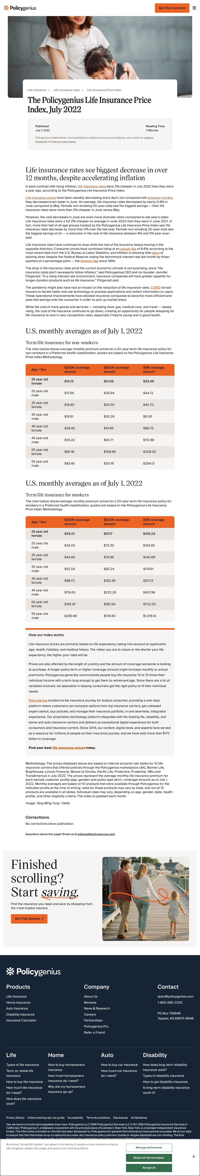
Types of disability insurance (163, 1076)
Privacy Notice (15, 1118)
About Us (90, 996)
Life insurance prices (41, 198)
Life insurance (37, 90)
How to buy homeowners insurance (66, 1067)
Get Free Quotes (27, 918)
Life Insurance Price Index (104, 90)
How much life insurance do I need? (24, 1090)
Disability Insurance (20, 1014)
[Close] (193, 1156)
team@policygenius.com (176, 996)
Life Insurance (16, 996)
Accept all (149, 1168)
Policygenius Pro (96, 1026)
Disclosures (120, 1118)
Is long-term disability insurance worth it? (166, 1090)
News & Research (97, 1008)
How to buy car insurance (119, 1065)
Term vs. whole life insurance (19, 1074)
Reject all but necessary (149, 1158)
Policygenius (38, 700)
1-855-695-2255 (170, 1002)
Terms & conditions (98, 1118)
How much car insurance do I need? (119, 1074)
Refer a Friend (94, 1032)
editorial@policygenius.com (96, 834)
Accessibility (75, 1118)
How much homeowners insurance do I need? (66, 1078)
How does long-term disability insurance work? (165, 1067)
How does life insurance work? (23, 1102)
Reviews (90, 1002)
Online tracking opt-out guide (46, 1118)
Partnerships (93, 1020)
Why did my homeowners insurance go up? (66, 1089)
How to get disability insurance (165, 1082)
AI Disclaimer (139, 1118)
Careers (90, 1014)
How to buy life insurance (24, 1082)
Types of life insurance (22, 1065)
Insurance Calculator (21, 1020)
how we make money (64, 142)
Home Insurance (18, 1002)
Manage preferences (149, 1147)
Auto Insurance (17, 1008)
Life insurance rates (67, 90)
